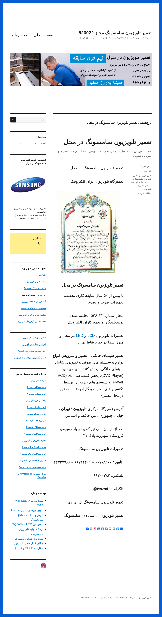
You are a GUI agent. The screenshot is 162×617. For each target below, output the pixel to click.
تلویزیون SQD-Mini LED (27, 524)
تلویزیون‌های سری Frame (27, 510)
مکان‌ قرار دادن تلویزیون (28, 543)
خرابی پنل (41, 295)
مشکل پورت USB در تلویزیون (32, 315)
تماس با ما (18, 35)
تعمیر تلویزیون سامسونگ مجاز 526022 (115, 32)
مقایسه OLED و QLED (28, 548)
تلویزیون (148, 171)
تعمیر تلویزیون (145, 175)
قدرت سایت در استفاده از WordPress (97, 597)
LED (79, 335)
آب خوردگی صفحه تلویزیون (34, 301)
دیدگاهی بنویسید (144, 193)
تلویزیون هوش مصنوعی (28, 538)
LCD (91, 335)
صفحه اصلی (43, 35)
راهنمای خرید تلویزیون (36, 400)
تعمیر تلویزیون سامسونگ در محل (108, 141)
